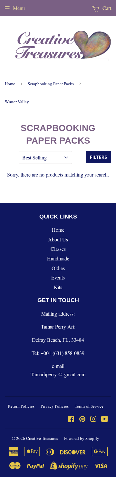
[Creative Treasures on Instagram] (93, 419)
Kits (58, 287)
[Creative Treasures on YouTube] (104, 419)
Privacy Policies (55, 406)
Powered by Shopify (81, 438)
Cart (106, 8)
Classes (58, 248)
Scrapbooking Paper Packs (51, 83)
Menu (19, 8)
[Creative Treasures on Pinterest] (82, 419)
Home (10, 83)
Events (58, 277)
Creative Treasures (42, 438)
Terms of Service (89, 406)
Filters (98, 157)
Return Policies (21, 406)
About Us (58, 239)
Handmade (58, 258)
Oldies (58, 268)
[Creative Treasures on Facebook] (71, 419)
